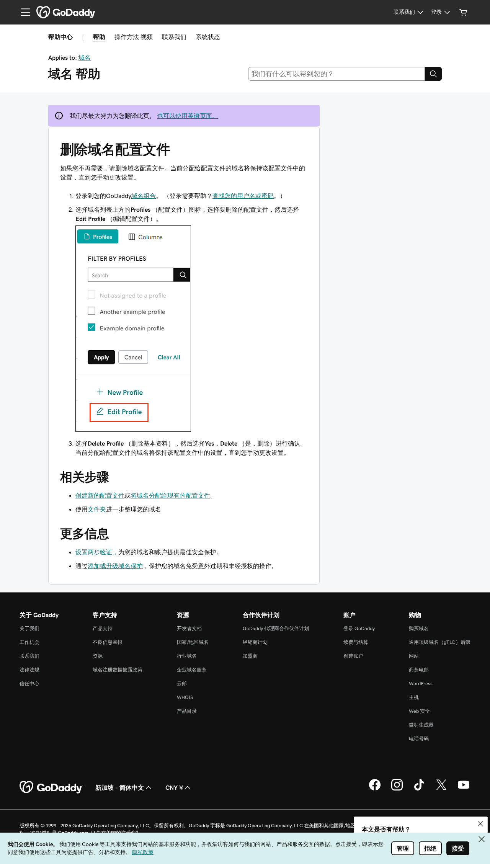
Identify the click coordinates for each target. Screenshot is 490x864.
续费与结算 (355, 642)
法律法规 (29, 669)
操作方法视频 (133, 37)
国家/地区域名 (193, 642)
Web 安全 (419, 711)
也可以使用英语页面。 (187, 116)
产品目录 (187, 711)
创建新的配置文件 (99, 495)
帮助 (99, 37)
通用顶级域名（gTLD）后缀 (439, 642)
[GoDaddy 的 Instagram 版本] (397, 789)
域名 (84, 57)
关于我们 (29, 628)
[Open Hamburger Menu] (23, 12)
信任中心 (29, 683)
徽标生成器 (421, 724)
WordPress (421, 683)
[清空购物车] (463, 12)
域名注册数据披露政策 (117, 669)
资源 (98, 655)
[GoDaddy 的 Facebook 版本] (375, 789)
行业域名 (187, 655)
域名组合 (143, 196)
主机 (414, 697)
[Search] (433, 74)
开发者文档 (189, 628)
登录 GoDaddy (359, 628)
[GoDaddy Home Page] (51, 787)
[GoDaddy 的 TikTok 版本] (419, 789)
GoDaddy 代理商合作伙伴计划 (276, 628)
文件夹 (97, 509)
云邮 (182, 683)
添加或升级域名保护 (115, 566)
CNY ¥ (174, 787)
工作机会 (29, 642)
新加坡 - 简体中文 (119, 787)
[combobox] (337, 73)
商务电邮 (419, 669)
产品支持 (103, 628)
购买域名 (419, 628)
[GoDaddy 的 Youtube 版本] (463, 789)
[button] (480, 824)
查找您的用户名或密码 (243, 196)
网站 (414, 655)
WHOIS (185, 697)
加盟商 (250, 655)
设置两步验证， (96, 552)
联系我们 (174, 37)
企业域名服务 (192, 669)
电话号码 (419, 738)
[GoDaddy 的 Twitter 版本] (441, 789)
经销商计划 (255, 642)
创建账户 (353, 655)
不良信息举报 (107, 642)
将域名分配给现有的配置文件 (170, 495)
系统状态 (208, 37)
